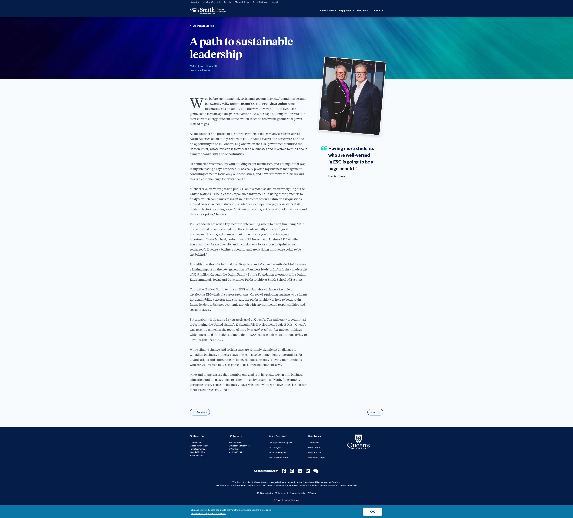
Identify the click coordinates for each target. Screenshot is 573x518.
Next (374, 412)
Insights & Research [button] (212, 2)
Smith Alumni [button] (327, 10)
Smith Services (315, 452)
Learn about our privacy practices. (208, 513)
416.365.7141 (235, 452)
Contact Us (313, 442)
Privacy (312, 493)
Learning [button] (195, 2)
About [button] (275, 2)
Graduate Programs (278, 452)
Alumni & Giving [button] (242, 2)
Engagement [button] (346, 10)
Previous (201, 412)
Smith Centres (315, 447)
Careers (281, 493)
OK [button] (372, 511)
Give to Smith (266, 493)
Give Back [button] (362, 10)
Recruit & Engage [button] (260, 2)
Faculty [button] (227, 2)
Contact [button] (377, 10)
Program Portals (297, 493)
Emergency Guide (316, 457)
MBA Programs (276, 447)
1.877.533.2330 (197, 455)
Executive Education (278, 457)
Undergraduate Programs (280, 442)
